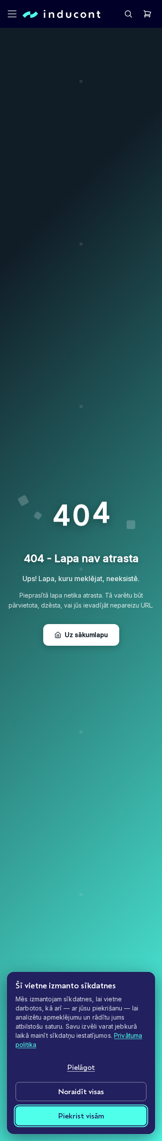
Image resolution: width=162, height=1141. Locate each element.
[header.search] (128, 14)
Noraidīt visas (81, 1091)
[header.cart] (147, 14)
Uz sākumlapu (86, 634)
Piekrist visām (81, 1115)
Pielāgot (81, 1067)
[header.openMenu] (12, 14)
